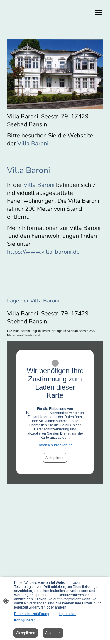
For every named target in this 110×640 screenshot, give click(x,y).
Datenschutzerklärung (55, 445)
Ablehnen (53, 633)
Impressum (67, 614)
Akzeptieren (55, 458)
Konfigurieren (25, 620)
